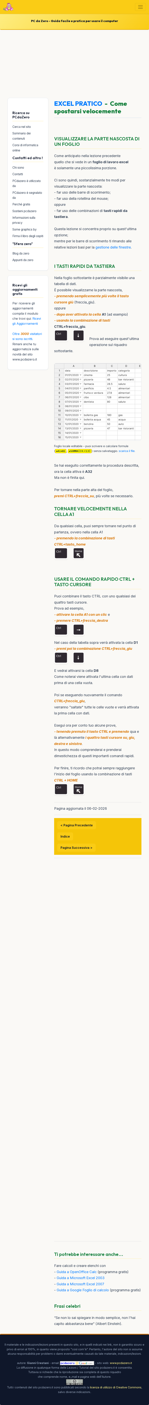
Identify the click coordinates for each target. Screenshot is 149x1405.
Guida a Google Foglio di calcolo (83, 1290)
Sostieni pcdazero (24, 211)
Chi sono (18, 167)
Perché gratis (21, 204)
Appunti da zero (22, 260)
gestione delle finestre (113, 247)
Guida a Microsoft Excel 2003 (81, 1278)
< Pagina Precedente (77, 825)
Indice (65, 836)
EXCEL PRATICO (78, 103)
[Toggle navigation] (140, 7)
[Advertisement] (74, 63)
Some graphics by (24, 229)
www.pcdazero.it (121, 1363)
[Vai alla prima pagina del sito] (9, 7)
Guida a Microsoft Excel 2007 (80, 1284)
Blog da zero (20, 253)
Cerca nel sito (21, 127)
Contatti (17, 174)
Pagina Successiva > (76, 848)
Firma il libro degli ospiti (27, 236)
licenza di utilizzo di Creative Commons (115, 1387)
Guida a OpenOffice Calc (77, 1272)
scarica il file (127, 451)
